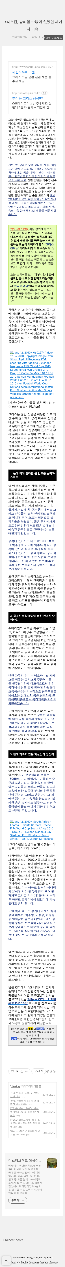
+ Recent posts (12, 1240)
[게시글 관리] (26, 1071)
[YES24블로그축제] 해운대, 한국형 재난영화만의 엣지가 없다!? (25, 1123)
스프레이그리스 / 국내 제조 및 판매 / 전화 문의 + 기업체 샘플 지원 (32, 105)
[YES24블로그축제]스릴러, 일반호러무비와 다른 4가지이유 (24, 1112)
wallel (50, 1257)
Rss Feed (11, 1262)
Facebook (34, 1262)
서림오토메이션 (23, 72)
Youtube (44, 1262)
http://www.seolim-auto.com (29, 66)
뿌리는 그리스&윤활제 (28, 98)
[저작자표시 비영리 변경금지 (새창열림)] (51, 1071)
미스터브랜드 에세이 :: (24, 1160)
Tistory (28, 1257)
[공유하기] (22, 1071)
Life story (15, 1086)
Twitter (24, 1262)
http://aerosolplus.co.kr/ (26, 93)
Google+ (53, 1262)
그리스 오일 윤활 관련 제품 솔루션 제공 (31, 79)
